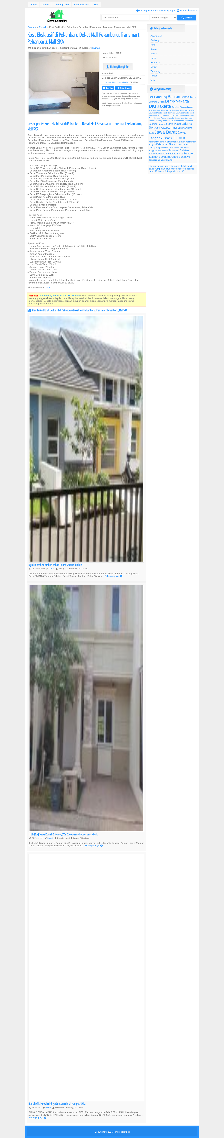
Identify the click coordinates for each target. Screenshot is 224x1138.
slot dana (164, 166)
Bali (151, 97)
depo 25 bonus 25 (158, 171)
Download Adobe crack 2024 (183, 110)
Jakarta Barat (156, 123)
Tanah (154, 75)
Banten (174, 96)
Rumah (43, 27)
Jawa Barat (165, 132)
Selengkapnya (113, 576)
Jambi (151, 133)
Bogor (193, 97)
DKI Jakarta (160, 106)
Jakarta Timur (168, 127)
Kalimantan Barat (156, 142)
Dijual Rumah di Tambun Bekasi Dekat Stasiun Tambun (55, 565)
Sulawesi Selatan (178, 150)
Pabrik (154, 53)
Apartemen (156, 36)
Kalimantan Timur (165, 144)
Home (34, 4)
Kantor (154, 49)
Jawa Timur (173, 137)
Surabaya (184, 156)
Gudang (155, 40)
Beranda (32, 27)
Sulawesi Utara (157, 153)
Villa (153, 80)
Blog (96, 4)
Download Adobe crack (162, 110)
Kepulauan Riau (183, 144)
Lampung (154, 147)
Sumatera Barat (174, 153)
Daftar (182, 10)
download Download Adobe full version (178, 121)
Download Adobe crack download (162, 113)
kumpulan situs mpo (165, 168)
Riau (48, 287)
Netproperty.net (121, 1131)
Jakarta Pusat (172, 123)
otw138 (180, 171)
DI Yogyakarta (177, 101)
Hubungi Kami (81, 4)
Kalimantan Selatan (175, 141)
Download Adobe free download (173, 115)
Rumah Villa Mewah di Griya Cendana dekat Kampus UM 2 (57, 1103)
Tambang (155, 71)
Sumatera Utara (168, 156)
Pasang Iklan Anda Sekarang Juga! (155, 10)
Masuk (192, 10)
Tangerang (154, 160)
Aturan (45, 4)
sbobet (190, 168)
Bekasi (185, 97)
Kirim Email (123, 88)
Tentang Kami (61, 4)
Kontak (108, 88)
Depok (161, 101)
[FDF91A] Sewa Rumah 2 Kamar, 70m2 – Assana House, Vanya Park (63, 834)
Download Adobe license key (172, 118)
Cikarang (153, 102)
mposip (172, 171)
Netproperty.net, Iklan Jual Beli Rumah (60, 295)
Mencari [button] (187, 17)
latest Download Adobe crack (172, 147)
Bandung (160, 97)
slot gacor (154, 166)
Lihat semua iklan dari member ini (115, 82)
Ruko (153, 58)
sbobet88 (181, 168)
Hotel (153, 44)
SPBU (154, 67)
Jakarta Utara (185, 127)
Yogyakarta (166, 160)
